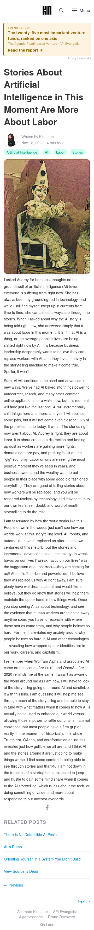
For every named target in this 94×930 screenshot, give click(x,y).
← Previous (13, 885)
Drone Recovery (61, 916)
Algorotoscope (31, 916)
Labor (60, 152)
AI (46, 152)
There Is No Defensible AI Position (32, 834)
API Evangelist (65, 911)
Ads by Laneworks (79, 58)
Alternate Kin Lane (32, 911)
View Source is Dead (21, 871)
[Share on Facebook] (47, 807)
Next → (84, 901)
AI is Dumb (13, 846)
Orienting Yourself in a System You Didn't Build (42, 859)
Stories (77, 152)
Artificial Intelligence (22, 152)
